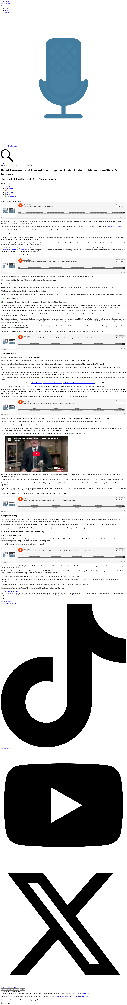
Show (6, 8)
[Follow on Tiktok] (63, 747)
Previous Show (5, 591)
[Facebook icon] (10, 187)
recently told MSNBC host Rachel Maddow (16, 250)
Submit (22, 989)
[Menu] (1, 5)
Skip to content (5, 1)
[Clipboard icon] (10, 196)
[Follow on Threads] (6, 987)
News (6, 10)
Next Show (14, 591)
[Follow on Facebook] (6, 748)
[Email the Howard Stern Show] (15, 987)
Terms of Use (70, 595)
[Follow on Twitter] (63, 986)
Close (2, 163)
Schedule (8, 12)
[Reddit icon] (6, 191)
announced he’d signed (23, 539)
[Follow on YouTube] (63, 860)
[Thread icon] (9, 192)
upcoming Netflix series (114, 226)
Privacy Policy (86, 993)
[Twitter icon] (9, 188)
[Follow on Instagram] (11, 603)
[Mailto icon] (9, 194)
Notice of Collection (71, 996)
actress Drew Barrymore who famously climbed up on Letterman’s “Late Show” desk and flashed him (63, 383)
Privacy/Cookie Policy (11, 593)
